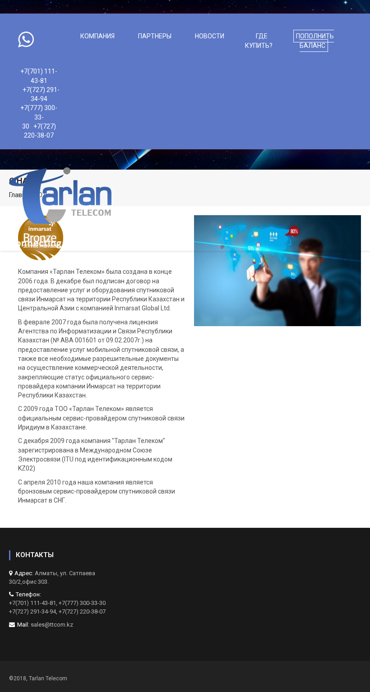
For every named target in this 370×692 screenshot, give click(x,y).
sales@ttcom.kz (52, 624)
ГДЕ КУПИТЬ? (259, 40)
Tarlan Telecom (48, 678)
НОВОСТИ (209, 36)
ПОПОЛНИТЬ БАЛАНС (315, 40)
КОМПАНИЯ (97, 36)
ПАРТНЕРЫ (154, 36)
